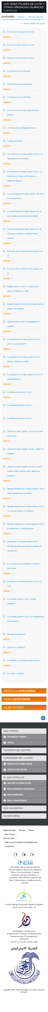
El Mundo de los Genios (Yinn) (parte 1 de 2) (25, 253)
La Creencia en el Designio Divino (21, 128)
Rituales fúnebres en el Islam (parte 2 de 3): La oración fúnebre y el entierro (25, 508)
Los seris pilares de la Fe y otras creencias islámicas (23, 20)
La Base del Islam (14, 141)
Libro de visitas (9, 838)
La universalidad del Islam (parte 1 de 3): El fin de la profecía (25, 196)
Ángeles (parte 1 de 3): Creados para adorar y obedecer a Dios (23, 288)
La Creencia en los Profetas (19, 97)
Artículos (20, 17)
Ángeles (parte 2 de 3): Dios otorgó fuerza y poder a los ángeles (25, 306)
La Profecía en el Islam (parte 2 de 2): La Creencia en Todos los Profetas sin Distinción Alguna (24, 176)
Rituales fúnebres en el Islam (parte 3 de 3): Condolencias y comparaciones (25, 526)
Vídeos (31, 830)
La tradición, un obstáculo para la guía (23, 660)
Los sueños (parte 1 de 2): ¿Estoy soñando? (21, 601)
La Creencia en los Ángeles (18, 71)
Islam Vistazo (10, 834)
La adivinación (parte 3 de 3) (19, 418)
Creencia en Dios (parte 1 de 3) (20, 32)
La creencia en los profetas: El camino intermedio (23, 566)
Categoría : (8, 17)
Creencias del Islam (35, 17)
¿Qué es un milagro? (16, 647)
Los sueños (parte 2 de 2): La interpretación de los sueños (25, 619)
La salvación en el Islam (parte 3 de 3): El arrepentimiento (24, 376)
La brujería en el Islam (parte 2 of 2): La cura (24, 583)
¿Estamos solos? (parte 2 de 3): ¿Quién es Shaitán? (25, 451)
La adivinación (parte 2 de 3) (19, 405)
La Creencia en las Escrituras (19, 84)
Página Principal (9, 830)
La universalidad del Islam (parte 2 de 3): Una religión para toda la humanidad (24, 213)
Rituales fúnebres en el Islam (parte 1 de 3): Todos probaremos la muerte (25, 491)
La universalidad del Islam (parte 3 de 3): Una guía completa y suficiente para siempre (24, 233)
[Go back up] (43, 718)
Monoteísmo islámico (16, 634)
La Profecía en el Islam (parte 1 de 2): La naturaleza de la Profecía (25, 156)
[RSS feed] (32, 854)
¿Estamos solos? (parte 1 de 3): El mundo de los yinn (25, 433)
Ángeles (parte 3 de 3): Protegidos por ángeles (23, 324)
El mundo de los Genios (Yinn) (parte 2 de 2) (25, 271)
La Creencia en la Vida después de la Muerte (23, 112)
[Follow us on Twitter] (24, 854)
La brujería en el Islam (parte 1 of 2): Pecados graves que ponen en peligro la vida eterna (24, 546)
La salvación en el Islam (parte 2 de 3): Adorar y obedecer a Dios (23, 359)
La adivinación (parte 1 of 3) (19, 392)
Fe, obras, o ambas (15, 673)
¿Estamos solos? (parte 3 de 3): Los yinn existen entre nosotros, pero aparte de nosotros (24, 471)
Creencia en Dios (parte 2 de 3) (20, 45)
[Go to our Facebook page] (16, 854)
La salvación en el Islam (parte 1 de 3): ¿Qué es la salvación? (23, 341)
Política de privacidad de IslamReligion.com (21, 842)
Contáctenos (9, 846)
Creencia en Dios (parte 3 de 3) (20, 58)
